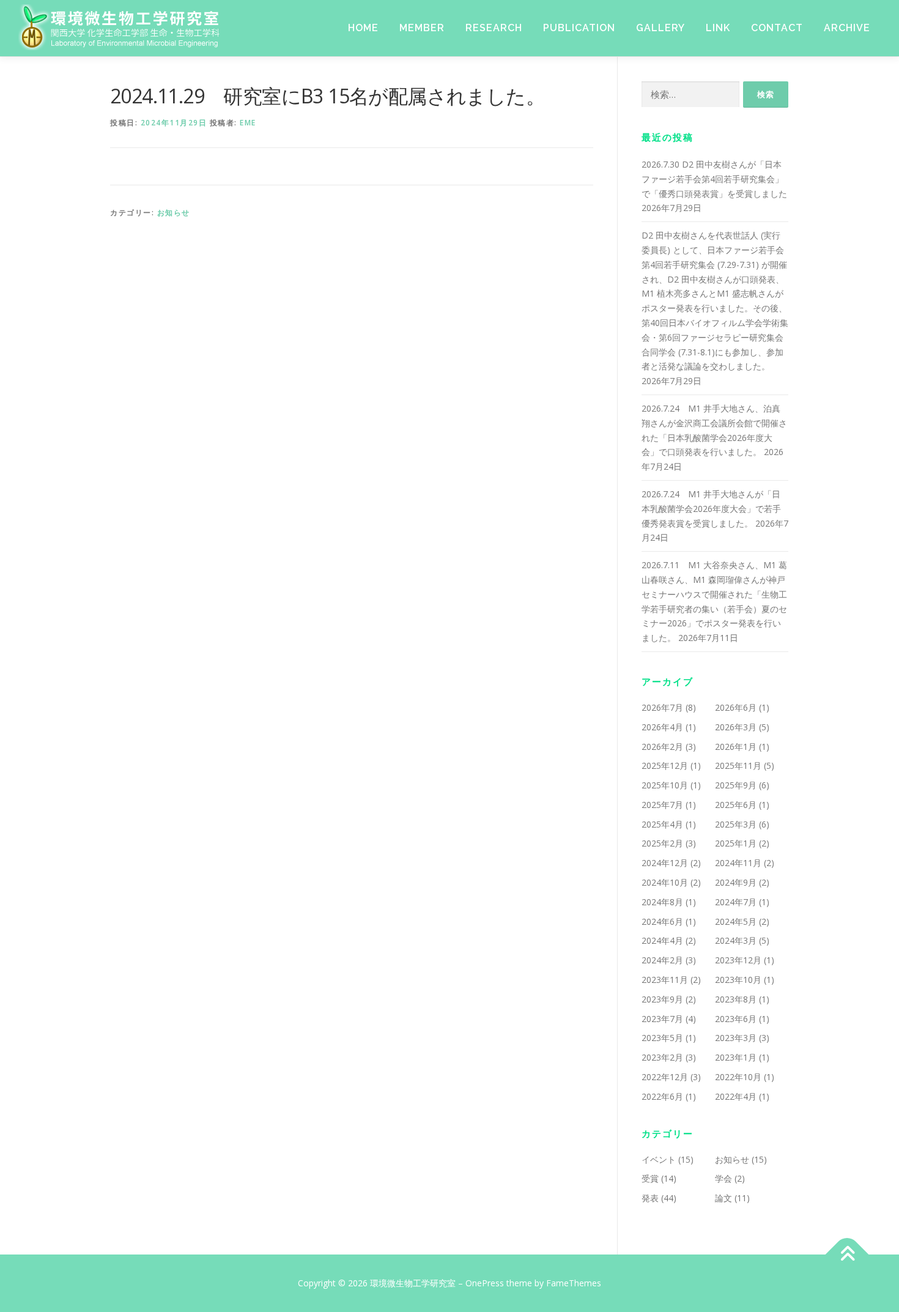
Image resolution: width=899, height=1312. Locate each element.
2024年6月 (662, 921)
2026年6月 (736, 707)
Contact (777, 28)
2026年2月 (662, 746)
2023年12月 (738, 960)
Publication (579, 28)
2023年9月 (662, 999)
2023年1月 (736, 1057)
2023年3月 (736, 1037)
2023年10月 (738, 979)
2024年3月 (736, 940)
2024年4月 (662, 940)
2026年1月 (736, 746)
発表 (650, 1198)
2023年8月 (736, 999)
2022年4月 (736, 1096)
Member (422, 28)
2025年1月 (736, 843)
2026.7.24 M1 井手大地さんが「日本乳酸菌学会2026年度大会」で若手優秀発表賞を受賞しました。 (711, 508)
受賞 (650, 1178)
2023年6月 (736, 1019)
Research (493, 28)
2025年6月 (736, 804)
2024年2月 (662, 960)
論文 (723, 1198)
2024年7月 (736, 902)
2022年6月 (662, 1096)
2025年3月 (736, 824)
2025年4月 (662, 824)
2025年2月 (662, 843)
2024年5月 (736, 921)
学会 (723, 1178)
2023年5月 (662, 1037)
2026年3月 (736, 727)
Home (363, 28)
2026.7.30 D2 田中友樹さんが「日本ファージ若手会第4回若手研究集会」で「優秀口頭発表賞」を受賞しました (714, 178)
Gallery (660, 28)
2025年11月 (738, 765)
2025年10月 (665, 785)
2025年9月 (736, 785)
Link (718, 28)
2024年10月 (665, 882)
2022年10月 (738, 1077)
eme (248, 122)
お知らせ (173, 212)
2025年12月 (665, 765)
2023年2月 (662, 1057)
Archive (847, 28)
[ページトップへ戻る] (847, 1255)
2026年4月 (662, 727)
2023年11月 (665, 979)
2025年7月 (662, 804)
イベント (659, 1159)
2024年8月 (662, 902)
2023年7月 (662, 1019)
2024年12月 (665, 863)
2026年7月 (662, 707)
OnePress (484, 1283)
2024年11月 (738, 863)
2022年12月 (665, 1077)
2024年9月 (736, 882)
